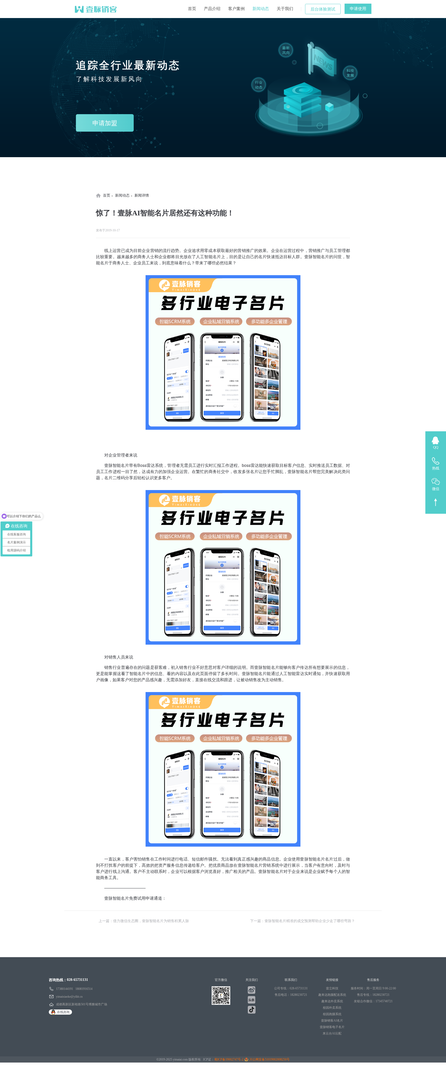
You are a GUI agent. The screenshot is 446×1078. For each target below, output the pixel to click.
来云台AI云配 (332, 1033)
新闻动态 (260, 8)
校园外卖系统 (332, 1007)
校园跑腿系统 (332, 1014)
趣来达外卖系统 (332, 1001)
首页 (192, 8)
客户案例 (236, 8)
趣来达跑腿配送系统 (332, 995)
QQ (435, 447)
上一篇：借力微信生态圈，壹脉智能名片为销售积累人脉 (144, 921)
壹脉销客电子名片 (332, 1027)
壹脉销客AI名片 (332, 1020)
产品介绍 (212, 8)
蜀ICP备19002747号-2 (228, 1059)
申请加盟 (104, 123)
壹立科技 (332, 988)
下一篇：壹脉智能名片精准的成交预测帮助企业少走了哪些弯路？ (302, 921)
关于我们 (285, 8)
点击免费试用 (178, 898)
